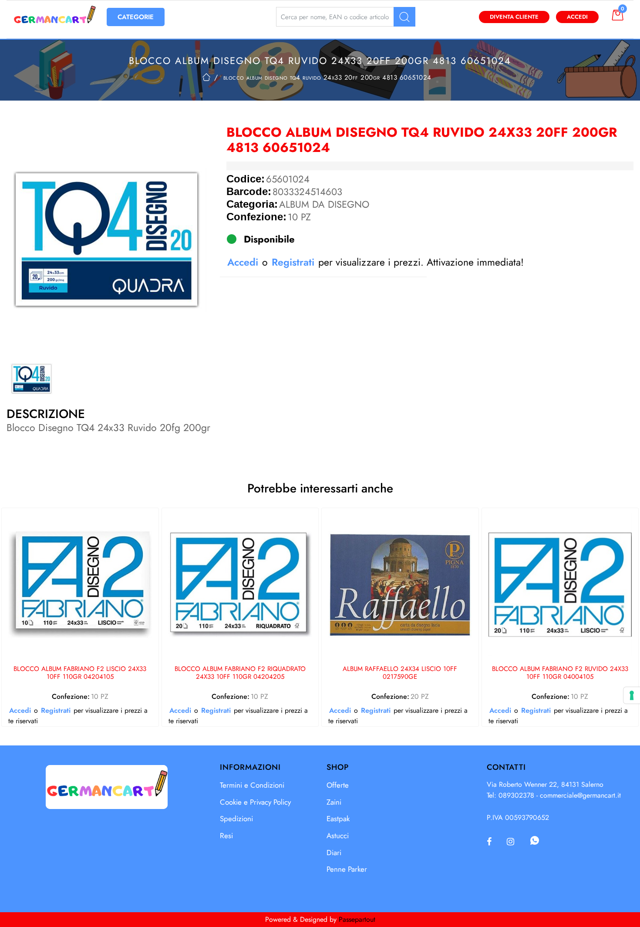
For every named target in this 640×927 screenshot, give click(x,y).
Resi (226, 835)
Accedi (577, 17)
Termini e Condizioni (252, 785)
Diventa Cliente (514, 17)
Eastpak (338, 818)
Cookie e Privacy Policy (255, 802)
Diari (334, 852)
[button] (404, 17)
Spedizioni (236, 818)
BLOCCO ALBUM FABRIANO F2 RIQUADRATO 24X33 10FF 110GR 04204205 (240, 673)
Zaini (334, 802)
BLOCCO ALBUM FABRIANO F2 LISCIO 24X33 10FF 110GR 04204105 (79, 673)
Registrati (293, 262)
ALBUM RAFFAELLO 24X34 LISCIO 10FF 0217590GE (400, 673)
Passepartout (357, 919)
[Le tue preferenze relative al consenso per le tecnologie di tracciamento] (631, 695)
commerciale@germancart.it (580, 795)
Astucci (338, 835)
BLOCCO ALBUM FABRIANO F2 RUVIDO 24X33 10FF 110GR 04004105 (560, 673)
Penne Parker (347, 869)
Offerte (338, 785)
